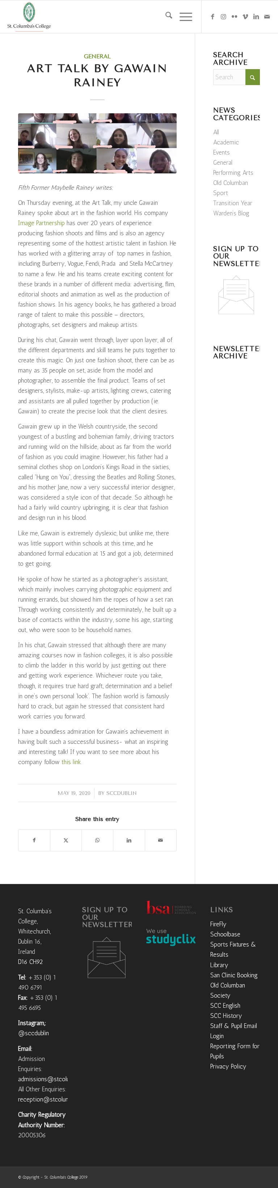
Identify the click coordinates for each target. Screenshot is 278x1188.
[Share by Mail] (160, 840)
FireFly (218, 924)
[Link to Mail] (267, 16)
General (97, 56)
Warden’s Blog (231, 213)
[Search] (165, 16)
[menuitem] (165, 16)
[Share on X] (65, 840)
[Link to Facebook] (212, 16)
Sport (220, 193)
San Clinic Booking (234, 975)
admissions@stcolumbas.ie (53, 1079)
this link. (72, 762)
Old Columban (230, 182)
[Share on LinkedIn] (128, 840)
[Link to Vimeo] (245, 16)
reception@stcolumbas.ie (51, 1099)
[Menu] (182, 16)
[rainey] (97, 143)
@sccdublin (33, 1033)
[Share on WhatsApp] (97, 840)
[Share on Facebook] (34, 840)
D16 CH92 (30, 961)
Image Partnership (41, 223)
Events (221, 152)
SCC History (226, 1015)
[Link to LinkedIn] (256, 16)
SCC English (225, 1005)
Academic (226, 142)
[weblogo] (28, 16)
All (216, 132)
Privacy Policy (228, 1066)
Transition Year (232, 203)
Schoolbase (225, 934)
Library (219, 965)
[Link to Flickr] (234, 16)
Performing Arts (233, 172)
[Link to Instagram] (223, 16)
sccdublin (121, 793)
